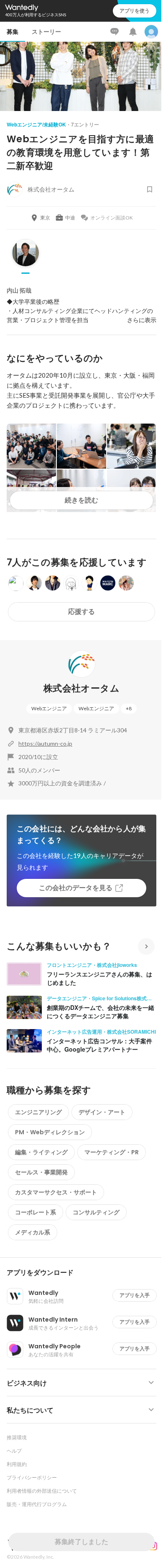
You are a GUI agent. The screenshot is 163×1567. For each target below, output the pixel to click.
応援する (81, 611)
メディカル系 (32, 1232)
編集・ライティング (41, 1152)
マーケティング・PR (111, 1152)
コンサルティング (96, 1212)
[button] (85, 1273)
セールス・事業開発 (41, 1172)
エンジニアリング (38, 1112)
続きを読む (81, 500)
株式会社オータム (81, 688)
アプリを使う (135, 10)
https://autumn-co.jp (45, 743)
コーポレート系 (35, 1212)
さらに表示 (141, 320)
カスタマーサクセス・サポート (56, 1192)
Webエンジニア (49, 708)
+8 (129, 708)
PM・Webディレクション (50, 1132)
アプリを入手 (135, 1295)
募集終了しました (81, 1542)
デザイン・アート (102, 1112)
